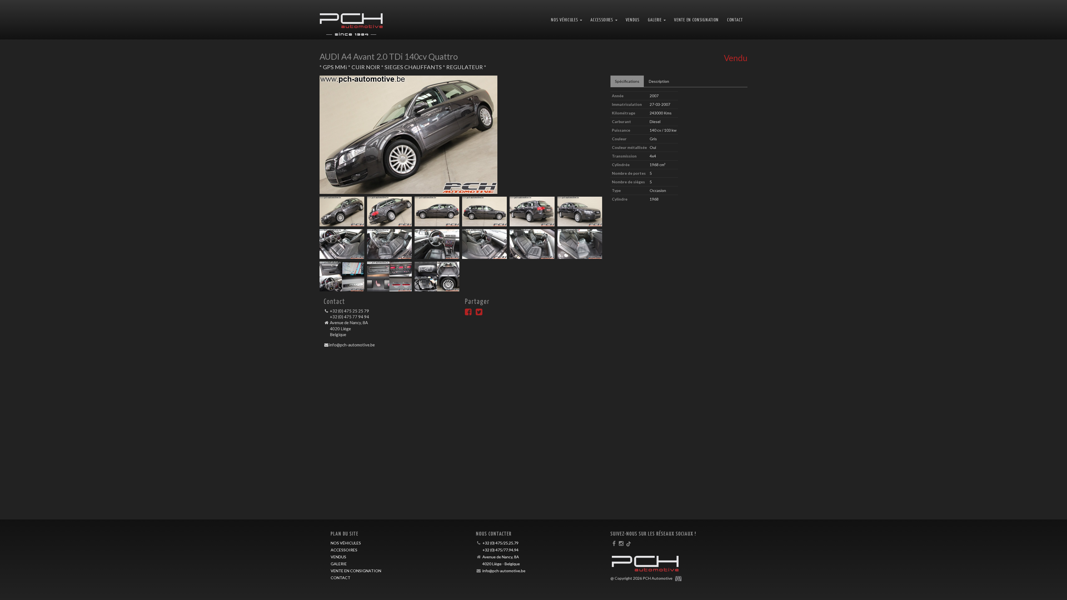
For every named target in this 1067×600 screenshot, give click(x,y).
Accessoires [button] (602, 19)
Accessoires (344, 550)
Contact (735, 19)
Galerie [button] (655, 19)
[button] (341, 135)
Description (659, 81)
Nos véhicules (346, 543)
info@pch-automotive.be (352, 344)
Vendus (633, 19)
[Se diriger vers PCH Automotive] (351, 20)
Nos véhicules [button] (565, 19)
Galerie (339, 563)
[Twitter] (479, 313)
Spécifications (627, 81)
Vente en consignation (696, 19)
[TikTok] (628, 543)
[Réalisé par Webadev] (678, 578)
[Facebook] (468, 313)
